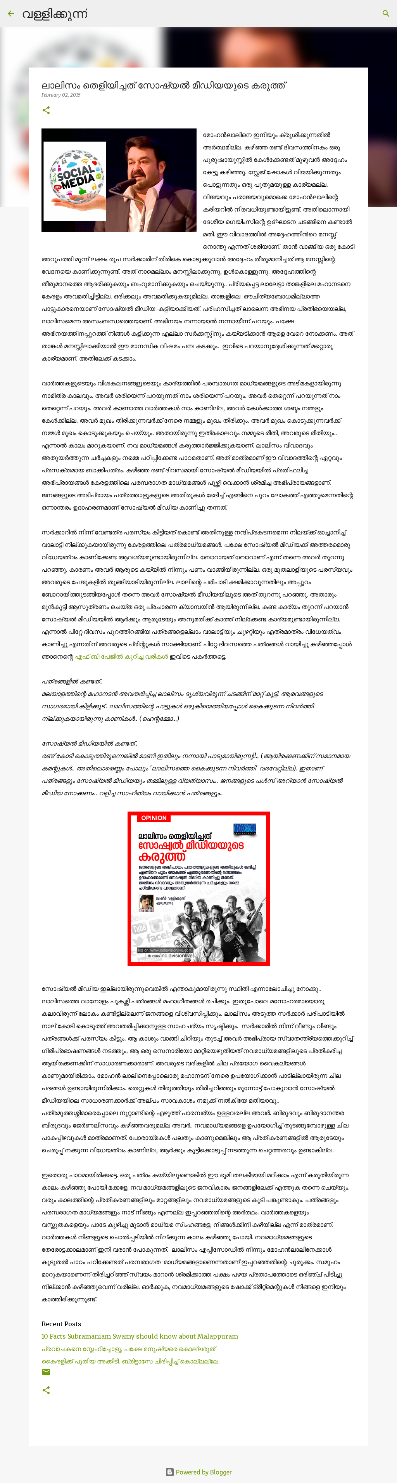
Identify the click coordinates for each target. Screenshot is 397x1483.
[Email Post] (46, 1374)
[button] (46, 111)
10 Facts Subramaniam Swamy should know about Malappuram (139, 1336)
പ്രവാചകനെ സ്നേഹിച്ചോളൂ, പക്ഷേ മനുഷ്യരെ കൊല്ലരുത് (129, 1349)
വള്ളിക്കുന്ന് (54, 13)
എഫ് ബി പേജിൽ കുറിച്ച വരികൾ (121, 656)
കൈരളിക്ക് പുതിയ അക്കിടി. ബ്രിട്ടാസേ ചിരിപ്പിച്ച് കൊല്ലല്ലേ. (130, 1361)
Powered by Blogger (203, 1472)
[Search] (98, 13)
